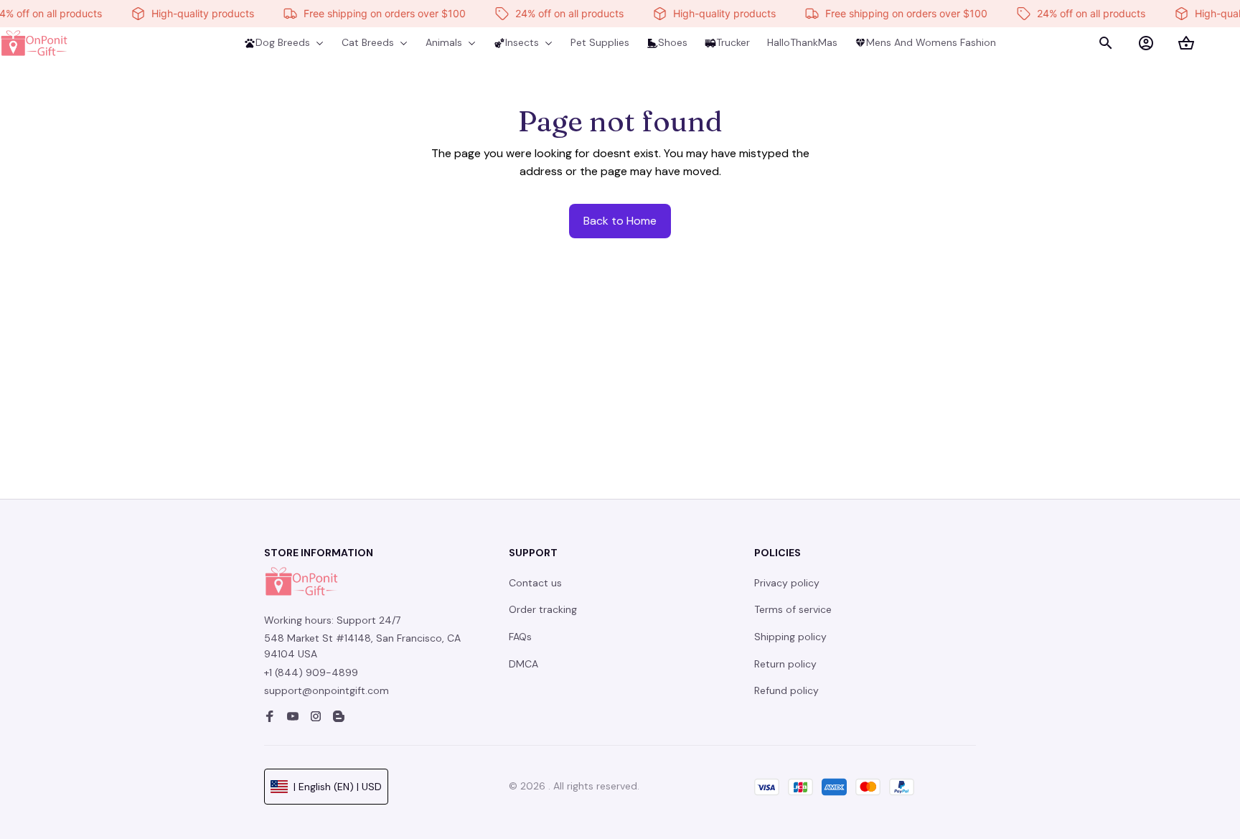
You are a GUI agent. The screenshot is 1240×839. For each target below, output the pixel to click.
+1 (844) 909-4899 (311, 672)
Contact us (535, 582)
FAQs (520, 636)
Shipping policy (790, 636)
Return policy (785, 663)
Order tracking (543, 609)
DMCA (523, 663)
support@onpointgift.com (326, 690)
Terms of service (793, 609)
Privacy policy (786, 582)
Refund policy (786, 690)
